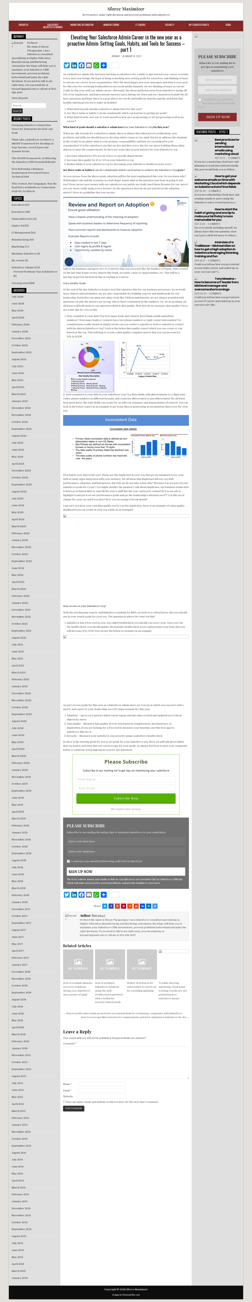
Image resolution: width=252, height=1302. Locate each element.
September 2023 (22, 484)
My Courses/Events (199, 25)
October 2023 (20, 477)
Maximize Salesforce (24, 253)
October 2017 (20, 916)
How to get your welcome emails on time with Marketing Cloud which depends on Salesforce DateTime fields (217, 181)
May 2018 (17, 881)
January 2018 (20, 902)
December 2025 (21, 338)
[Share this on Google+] (117, 906)
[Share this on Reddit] (129, 906)
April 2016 (18, 1027)
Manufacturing (111, 25)
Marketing (18, 246)
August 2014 (19, 1152)
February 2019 (20, 825)
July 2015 (17, 1083)
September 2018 (21, 853)
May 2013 (17, 1257)
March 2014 (18, 1187)
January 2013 (20, 1278)
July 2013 (17, 1243)
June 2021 (18, 651)
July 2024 (17, 442)
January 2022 (20, 603)
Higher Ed (23, 25)
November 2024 (21, 415)
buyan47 (116, 56)
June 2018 (18, 874)
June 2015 (18, 1090)
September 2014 (21, 1145)
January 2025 (20, 401)
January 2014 (19, 1201)
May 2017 (17, 944)
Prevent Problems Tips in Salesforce (35, 271)
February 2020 (21, 763)
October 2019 (20, 783)
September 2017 (21, 923)
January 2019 (20, 832)
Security (169, 25)
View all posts (20, 98)
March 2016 (19, 1034)
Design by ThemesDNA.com (126, 1295)
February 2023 (21, 533)
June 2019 (18, 797)
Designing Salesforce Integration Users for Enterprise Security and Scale (32, 129)
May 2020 (18, 742)
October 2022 (20, 554)
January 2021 (20, 686)
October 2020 (20, 707)
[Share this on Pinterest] (123, 906)
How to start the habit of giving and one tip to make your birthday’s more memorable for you (215, 214)
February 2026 (21, 324)
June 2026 (18, 303)
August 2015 (19, 1076)
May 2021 (17, 658)
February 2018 (20, 895)
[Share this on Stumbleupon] (136, 906)
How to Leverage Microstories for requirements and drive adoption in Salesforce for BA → (135, 1017)
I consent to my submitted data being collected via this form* (107, 861)
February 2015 (20, 1118)
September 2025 (22, 352)
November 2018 (21, 839)
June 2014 (18, 1166)
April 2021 (18, 665)
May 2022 (17, 575)
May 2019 (17, 804)
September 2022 (22, 561)
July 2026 (17, 296)
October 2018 (20, 846)
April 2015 (18, 1104)
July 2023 (17, 498)
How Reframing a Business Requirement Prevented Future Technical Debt (30, 173)
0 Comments (234, 157)
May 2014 (17, 1173)
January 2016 (20, 1048)
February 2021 (20, 679)
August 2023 (19, 491)
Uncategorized (21, 283)
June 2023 (18, 505)
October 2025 (20, 345)
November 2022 (21, 547)
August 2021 (19, 637)
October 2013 (20, 1222)
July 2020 (18, 728)
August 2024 (19, 435)
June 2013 (18, 1250)
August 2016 (19, 999)
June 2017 (18, 937)
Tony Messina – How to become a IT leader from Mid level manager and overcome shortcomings (216, 284)
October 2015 (20, 1062)
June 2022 (18, 568)
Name (67, 1084)
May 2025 (17, 380)
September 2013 (21, 1229)
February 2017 (20, 957)
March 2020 (19, 756)
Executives (18, 204)
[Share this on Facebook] (111, 906)
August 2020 (19, 721)
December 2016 (21, 971)
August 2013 (19, 1236)
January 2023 (20, 540)
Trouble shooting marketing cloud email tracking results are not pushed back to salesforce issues (173, 991)
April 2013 (18, 1264)
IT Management (21, 232)
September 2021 (21, 630)
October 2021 (20, 623)
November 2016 (21, 978)
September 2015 (21, 1069)
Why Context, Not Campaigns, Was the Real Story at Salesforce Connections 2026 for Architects (34, 187)
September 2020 (22, 714)
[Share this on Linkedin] (148, 906)
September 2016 (21, 992)
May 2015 (17, 1097)
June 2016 (18, 1013)
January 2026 (20, 331)
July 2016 (17, 1006)
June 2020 (18, 735)
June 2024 (18, 449)
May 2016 (17, 1020)
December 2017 (21, 909)
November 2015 (21, 1055)
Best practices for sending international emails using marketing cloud (227, 147)
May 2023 (17, 512)
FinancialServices (22, 218)
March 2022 (19, 589)
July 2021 (17, 644)
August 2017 (19, 930)
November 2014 (21, 1131)
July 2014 (17, 1159)
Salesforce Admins (23, 267)
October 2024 (20, 422)
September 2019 (21, 790)
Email (67, 1090)
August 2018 (19, 860)
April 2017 (18, 950)
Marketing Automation (82, 25)
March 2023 (19, 526)
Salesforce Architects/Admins (53, 26)
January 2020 (20, 770)
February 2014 (20, 1194)
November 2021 (21, 616)
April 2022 (18, 582)
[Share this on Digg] (142, 906)
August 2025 (19, 359)
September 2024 (22, 429)
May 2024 (17, 456)
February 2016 (20, 1041)
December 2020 (21, 693)
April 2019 (18, 811)
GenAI (228, 25)
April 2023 (18, 519)
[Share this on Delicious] (155, 906)
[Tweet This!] (104, 906)
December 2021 (21, 609)
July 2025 (17, 366)
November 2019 (21, 777)
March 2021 (19, 672)
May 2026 (17, 310)
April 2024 (18, 463)
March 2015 (19, 1111)
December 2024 (21, 408)
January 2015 (20, 1124)
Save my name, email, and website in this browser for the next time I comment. (112, 1102)
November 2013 (21, 1215)
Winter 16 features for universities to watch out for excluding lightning (141, 987)
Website (68, 1096)
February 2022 (21, 596)
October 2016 (20, 985)
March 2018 (19, 888)
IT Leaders (140, 25)
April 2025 (18, 387)
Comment (69, 1043)
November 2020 (21, 700)
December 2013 (21, 1208)
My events (18, 260)
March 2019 (19, 818)
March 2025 (19, 394)
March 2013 (19, 1271)
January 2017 (20, 964)
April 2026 (18, 317)
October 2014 (19, 1138)
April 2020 (18, 749)
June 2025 (18, 373)
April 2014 (18, 1180)
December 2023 (21, 470)
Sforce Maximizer (126, 9)
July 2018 (17, 867)
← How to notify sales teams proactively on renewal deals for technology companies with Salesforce (122, 1013)
